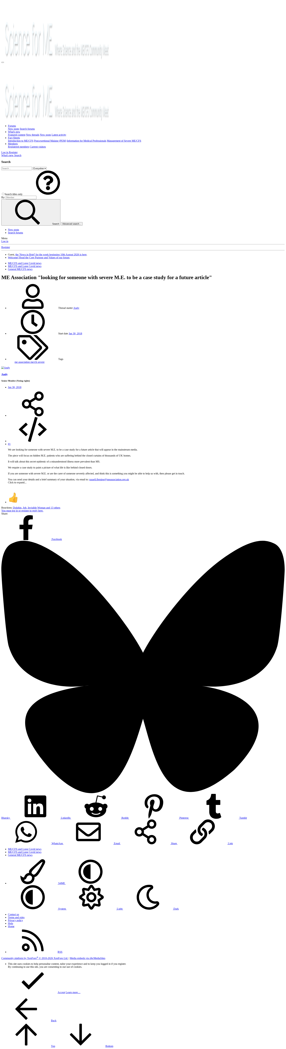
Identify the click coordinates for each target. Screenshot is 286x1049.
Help (10, 923)
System (62, 908)
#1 (9, 444)
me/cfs (34, 362)
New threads (32, 134)
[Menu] (2, 62)
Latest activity (59, 134)
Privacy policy (15, 920)
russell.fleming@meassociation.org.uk (109, 479)
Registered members (18, 146)
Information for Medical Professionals (86, 140)
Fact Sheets (14, 137)
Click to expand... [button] (17, 482)
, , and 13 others (36, 507)
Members (13, 143)
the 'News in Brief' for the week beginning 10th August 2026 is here (51, 254)
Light (119, 908)
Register (5, 247)
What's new (14, 131)
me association (22, 362)
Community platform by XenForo (34, 958)
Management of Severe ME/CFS (124, 140)
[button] (48, 194)
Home (11, 926)
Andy (76, 308)
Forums (12, 125)
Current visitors (38, 146)
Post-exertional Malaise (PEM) (50, 140)
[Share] (33, 415)
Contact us (13, 914)
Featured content (16, 134)
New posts (13, 128)
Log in (4, 241)
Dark (176, 908)
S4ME (62, 883)
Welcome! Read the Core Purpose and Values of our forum (38, 257)
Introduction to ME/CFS (20, 140)
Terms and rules (16, 917)
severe (41, 362)
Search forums (27, 128)
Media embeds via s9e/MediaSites (87, 958)
